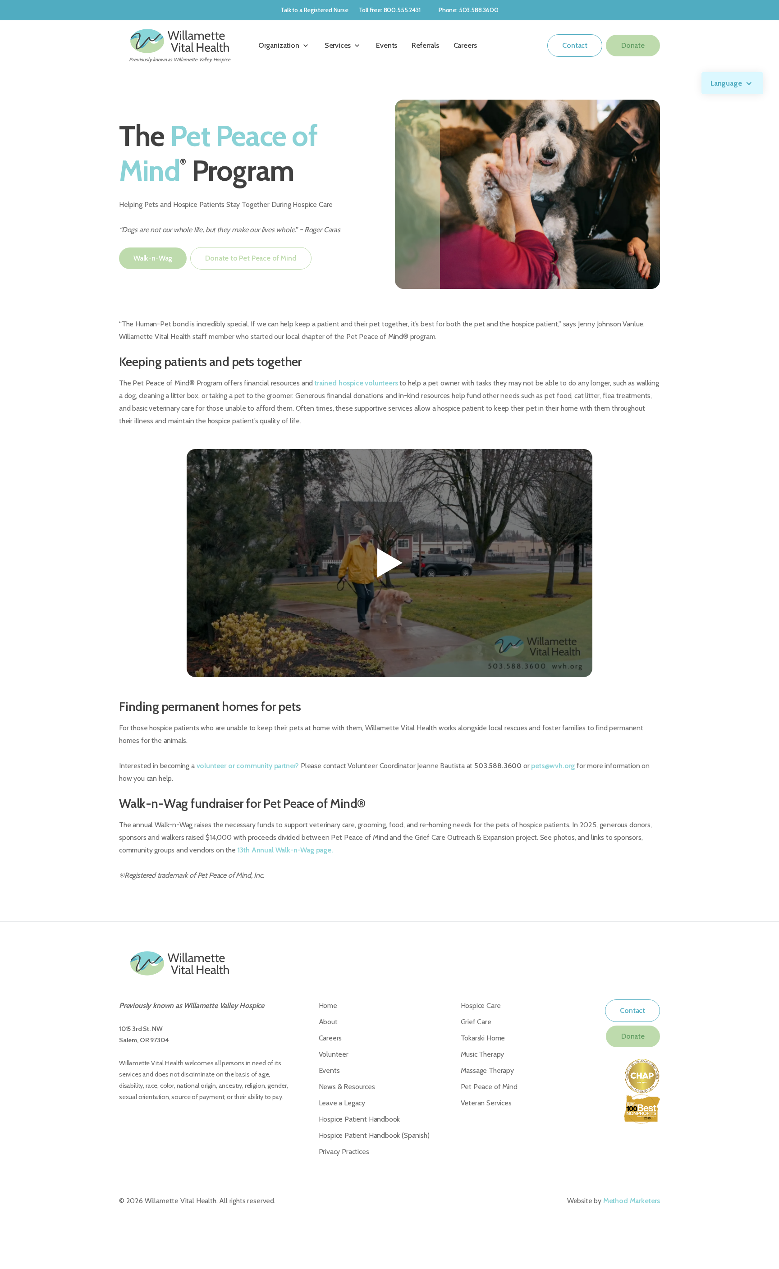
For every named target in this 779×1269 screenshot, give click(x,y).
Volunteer (333, 1054)
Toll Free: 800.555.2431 (390, 10)
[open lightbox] (389, 563)
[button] (732, 83)
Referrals (425, 45)
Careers (465, 45)
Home (328, 1005)
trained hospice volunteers (356, 383)
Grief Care (476, 1021)
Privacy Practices (344, 1151)
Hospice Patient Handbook (359, 1119)
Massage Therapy (487, 1070)
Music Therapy (482, 1054)
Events (386, 45)
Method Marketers (631, 1200)
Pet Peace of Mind (489, 1086)
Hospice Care (481, 1005)
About (328, 1021)
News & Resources (347, 1086)
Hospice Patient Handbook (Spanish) (374, 1135)
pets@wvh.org (553, 765)
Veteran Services (486, 1103)
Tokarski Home (483, 1038)
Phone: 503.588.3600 (469, 10)
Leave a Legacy (342, 1103)
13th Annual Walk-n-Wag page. (285, 850)
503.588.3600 (498, 765)
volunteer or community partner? (248, 765)
